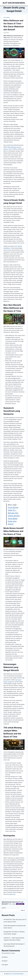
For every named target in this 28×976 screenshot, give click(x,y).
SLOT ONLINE (6, 17)
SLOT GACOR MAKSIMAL (16, 973)
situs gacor (5, 964)
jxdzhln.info (12, 894)
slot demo (4, 957)
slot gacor (4, 961)
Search (4, 907)
